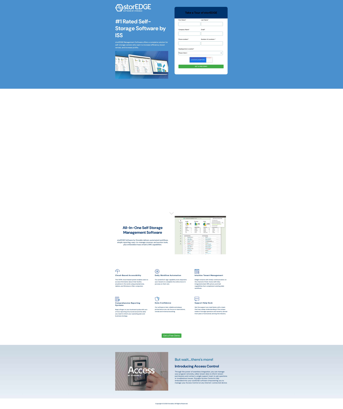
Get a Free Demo (171, 335)
